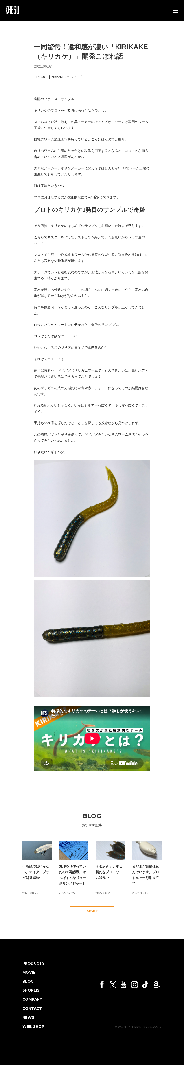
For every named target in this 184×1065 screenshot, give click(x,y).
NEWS (28, 1017)
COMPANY (32, 999)
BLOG (28, 981)
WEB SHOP (33, 1026)
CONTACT (32, 1008)
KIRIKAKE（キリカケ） (65, 77)
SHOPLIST (32, 990)
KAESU (40, 77)
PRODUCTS (33, 963)
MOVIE (28, 972)
